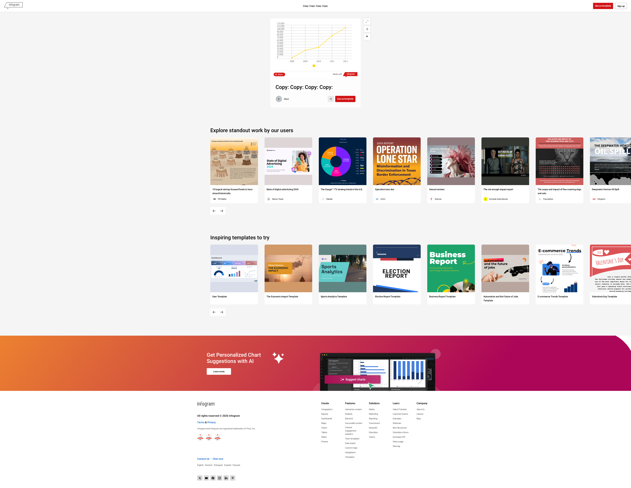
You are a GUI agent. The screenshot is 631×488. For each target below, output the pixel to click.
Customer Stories (400, 414)
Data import (350, 443)
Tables (324, 432)
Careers (420, 414)
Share (280, 74)
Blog (419, 418)
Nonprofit (373, 428)
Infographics (326, 409)
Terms (201, 422)
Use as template (603, 5)
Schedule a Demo (401, 432)
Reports (324, 414)
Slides (324, 437)
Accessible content (353, 423)
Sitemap (396, 446)
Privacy (211, 422)
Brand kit (349, 418)
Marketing (373, 414)
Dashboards (326, 418)
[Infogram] (13, 6)
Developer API (399, 437)
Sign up (621, 6)
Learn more (219, 371)
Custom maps (351, 448)
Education (373, 432)
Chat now (218, 458)
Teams (372, 437)
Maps (323, 423)
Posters (324, 441)
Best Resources (400, 428)
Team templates (352, 438)
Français (236, 465)
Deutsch (208, 465)
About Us (421, 409)
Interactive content (353, 409)
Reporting (373, 418)
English (200, 465)
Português (218, 465)
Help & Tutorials (400, 409)
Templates (349, 457)
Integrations (350, 452)
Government (374, 423)
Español (227, 465)
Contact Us (203, 458)
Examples (397, 418)
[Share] (367, 29)
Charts (324, 428)
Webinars (397, 423)
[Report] (367, 37)
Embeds (348, 414)
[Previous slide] (214, 211)
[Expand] (367, 21)
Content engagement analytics (350, 430)
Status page (398, 441)
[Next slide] (222, 211)
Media (371, 409)
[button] (315, 65)
